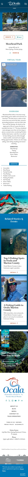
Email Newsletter (9, 366)
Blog (14, 409)
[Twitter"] (9, 400)
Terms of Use (10, 422)
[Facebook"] (6, 400)
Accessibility (19, 424)
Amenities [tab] (14, 164)
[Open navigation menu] (25, 4)
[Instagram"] (12, 400)
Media (14, 411)
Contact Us (14, 414)
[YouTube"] (15, 400)
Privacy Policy (9, 424)
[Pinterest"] (19, 400)
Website (8, 37)
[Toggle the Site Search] (2, 4)
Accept (22, 474)
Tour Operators (14, 416)
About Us (14, 406)
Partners (19, 422)
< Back (14, 8)
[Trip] (22, 400)
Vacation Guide (8, 361)
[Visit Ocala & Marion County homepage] (14, 4)
